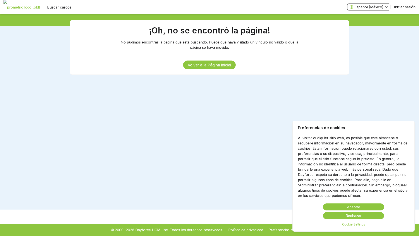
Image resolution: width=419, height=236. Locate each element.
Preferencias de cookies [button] (288, 230)
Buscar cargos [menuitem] (59, 7)
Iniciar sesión (405, 7)
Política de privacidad (245, 230)
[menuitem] (21, 7)
